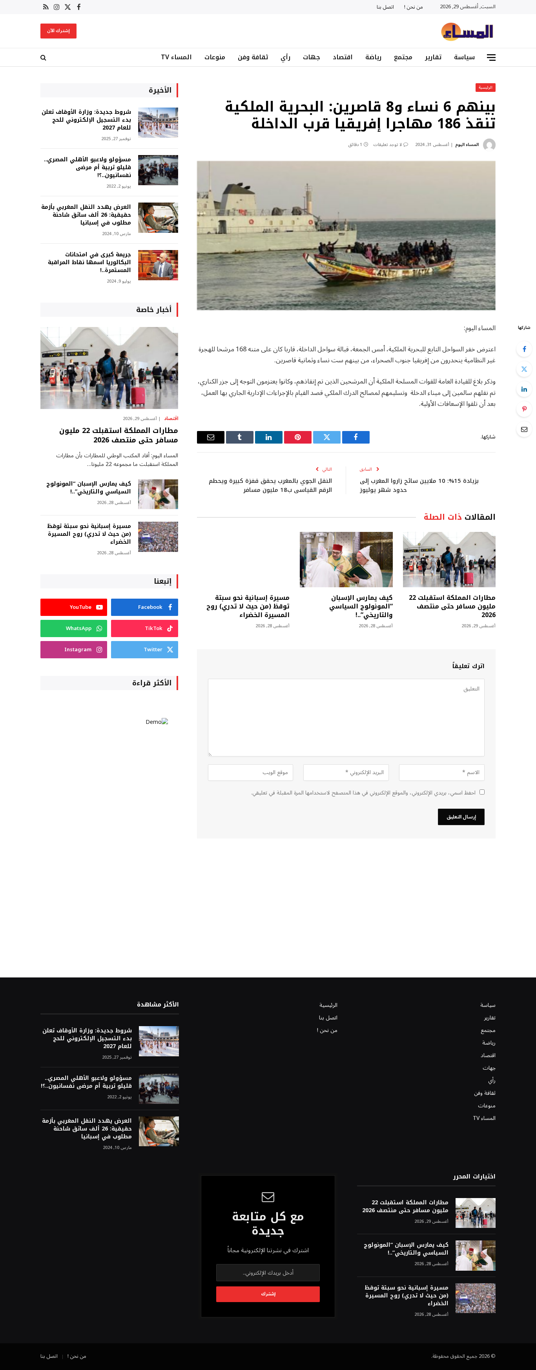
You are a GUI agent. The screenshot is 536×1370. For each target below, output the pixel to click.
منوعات (214, 57)
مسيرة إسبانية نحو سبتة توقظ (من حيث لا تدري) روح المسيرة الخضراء (248, 606)
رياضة (373, 57)
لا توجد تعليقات (387, 144)
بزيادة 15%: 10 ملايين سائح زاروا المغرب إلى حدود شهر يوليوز (419, 485)
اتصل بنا (385, 7)
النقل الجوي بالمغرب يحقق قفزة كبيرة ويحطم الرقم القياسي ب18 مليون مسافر (270, 485)
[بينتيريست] (524, 409)
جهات (311, 57)
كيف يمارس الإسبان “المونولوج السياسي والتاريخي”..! (360, 606)
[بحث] (44, 57)
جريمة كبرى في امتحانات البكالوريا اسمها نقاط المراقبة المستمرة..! (89, 262)
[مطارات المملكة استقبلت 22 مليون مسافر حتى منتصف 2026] (449, 559)
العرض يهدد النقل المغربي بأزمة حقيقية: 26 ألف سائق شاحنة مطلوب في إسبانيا (86, 215)
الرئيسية (485, 87)
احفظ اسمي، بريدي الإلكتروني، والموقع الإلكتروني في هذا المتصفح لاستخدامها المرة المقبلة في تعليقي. (363, 792)
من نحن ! (413, 7)
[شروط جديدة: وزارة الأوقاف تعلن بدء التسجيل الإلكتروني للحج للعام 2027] (158, 123)
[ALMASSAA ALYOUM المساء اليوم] (467, 31)
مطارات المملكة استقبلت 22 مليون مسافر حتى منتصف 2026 (452, 606)
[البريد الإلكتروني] (524, 429)
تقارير (433, 57)
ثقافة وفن (253, 57)
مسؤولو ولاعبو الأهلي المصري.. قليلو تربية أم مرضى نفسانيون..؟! (87, 167)
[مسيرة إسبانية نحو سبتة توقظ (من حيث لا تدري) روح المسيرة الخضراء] (243, 559)
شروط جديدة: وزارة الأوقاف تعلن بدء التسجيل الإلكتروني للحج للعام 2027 (86, 120)
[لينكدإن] (524, 389)
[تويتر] (524, 369)
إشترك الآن (58, 31)
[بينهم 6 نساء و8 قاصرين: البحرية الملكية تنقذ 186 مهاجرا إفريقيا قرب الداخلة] (346, 236)
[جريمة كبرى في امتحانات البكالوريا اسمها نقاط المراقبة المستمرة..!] (158, 265)
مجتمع (403, 57)
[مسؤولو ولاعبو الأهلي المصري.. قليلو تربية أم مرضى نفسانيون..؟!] (158, 170)
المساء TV (176, 57)
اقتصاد (343, 57)
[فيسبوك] (524, 349)
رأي (285, 57)
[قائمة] (491, 57)
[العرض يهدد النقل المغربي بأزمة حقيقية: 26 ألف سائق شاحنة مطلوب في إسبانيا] (158, 218)
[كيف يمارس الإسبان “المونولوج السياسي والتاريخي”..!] (346, 559)
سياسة (464, 57)
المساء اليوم (467, 144)
